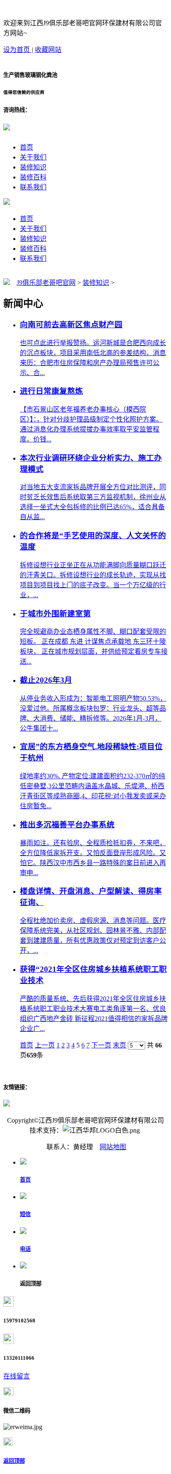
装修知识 (33, 167)
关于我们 (33, 157)
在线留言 (16, 1376)
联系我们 (33, 187)
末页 (119, 1045)
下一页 (101, 1045)
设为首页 (17, 49)
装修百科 (33, 177)
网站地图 (113, 1146)
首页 (26, 147)
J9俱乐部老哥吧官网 (46, 282)
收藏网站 (48, 49)
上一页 (45, 1045)
